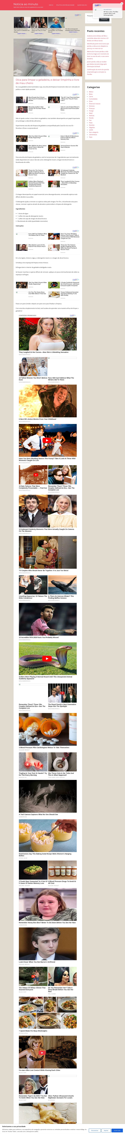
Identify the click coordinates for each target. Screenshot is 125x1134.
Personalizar (94, 1130)
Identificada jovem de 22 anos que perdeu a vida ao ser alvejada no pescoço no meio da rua (98, 46)
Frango (91, 111)
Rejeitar (106, 1130)
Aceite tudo (117, 1130)
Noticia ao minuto (26, 4)
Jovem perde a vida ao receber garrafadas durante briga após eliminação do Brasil (97, 64)
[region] (62, 1129)
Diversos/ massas (94, 104)
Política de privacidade (65, 5)
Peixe (90, 123)
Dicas (91, 101)
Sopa (90, 137)
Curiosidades (93, 99)
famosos (92, 106)
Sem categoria (93, 132)
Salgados (92, 127)
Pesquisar (90, 16)
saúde (91, 130)
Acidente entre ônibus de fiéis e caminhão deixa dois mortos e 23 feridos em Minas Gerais (97, 38)
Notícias (91, 115)
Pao (90, 120)
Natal (90, 113)
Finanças (92, 108)
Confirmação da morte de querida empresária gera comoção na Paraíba (98, 72)
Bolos (91, 94)
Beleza (91, 92)
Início (51, 5)
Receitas (91, 125)
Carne (91, 96)
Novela (91, 118)
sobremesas (93, 135)
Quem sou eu (82, 5)
